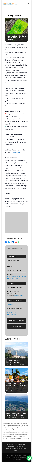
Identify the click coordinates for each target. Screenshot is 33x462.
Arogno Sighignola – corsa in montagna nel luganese (16, 414)
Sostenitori (11, 446)
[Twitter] (9, 242)
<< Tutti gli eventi (13, 15)
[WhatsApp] (19, 242)
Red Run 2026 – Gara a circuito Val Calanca (14, 361)
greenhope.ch (16, 152)
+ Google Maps (18, 295)
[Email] (16, 242)
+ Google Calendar (16, 320)
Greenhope (10, 304)
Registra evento (20, 444)
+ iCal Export (16, 326)
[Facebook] (6, 242)
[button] (29, 458)
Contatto (20, 446)
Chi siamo (10, 444)
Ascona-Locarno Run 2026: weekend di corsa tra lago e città (16, 385)
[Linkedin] (12, 242)
